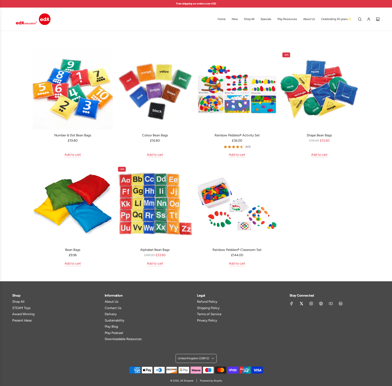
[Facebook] (291, 303)
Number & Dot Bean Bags (72, 135)
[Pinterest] (320, 303)
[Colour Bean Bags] (155, 89)
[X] (301, 303)
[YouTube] (330, 303)
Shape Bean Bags (319, 135)
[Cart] (377, 19)
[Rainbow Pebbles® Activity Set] (237, 89)
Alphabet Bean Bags (154, 250)
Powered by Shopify (211, 380)
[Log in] (368, 19)
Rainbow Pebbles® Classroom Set (237, 250)
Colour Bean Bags (155, 135)
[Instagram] (311, 303)
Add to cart (73, 155)
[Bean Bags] (73, 204)
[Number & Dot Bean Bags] (73, 89)
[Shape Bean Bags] (319, 89)
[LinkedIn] (340, 303)
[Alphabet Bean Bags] (155, 204)
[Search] (359, 19)
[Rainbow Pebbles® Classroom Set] (237, 204)
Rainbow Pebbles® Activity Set (237, 135)
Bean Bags (72, 250)
